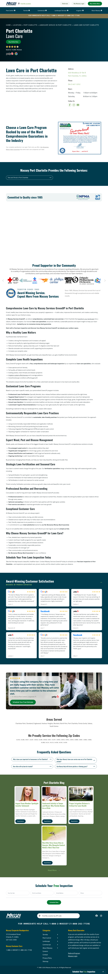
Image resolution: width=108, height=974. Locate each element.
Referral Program (74, 953)
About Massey (96, 10)
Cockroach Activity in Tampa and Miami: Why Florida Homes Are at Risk (54, 794)
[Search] (39, 915)
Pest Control (10, 10)
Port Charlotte (30, 25)
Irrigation (79, 10)
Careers (45, 951)
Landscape (46, 941)
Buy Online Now (95, 3)
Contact (45, 954)
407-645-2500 (11, 939)
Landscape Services (60, 10)
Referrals (65, 3)
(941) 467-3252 (74, 84)
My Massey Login (79, 3)
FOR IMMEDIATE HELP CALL (54, 15)
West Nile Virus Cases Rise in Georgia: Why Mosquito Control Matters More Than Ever (54, 833)
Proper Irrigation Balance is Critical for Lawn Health (81, 794)
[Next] (104, 280)
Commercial (41, 10)
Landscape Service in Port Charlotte (55, 25)
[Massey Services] (11, 3)
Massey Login (72, 956)
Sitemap (45, 961)
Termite (25, 10)
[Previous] (3, 280)
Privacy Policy (47, 958)
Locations (17, 25)
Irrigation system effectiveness (18, 375)
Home (8, 25)
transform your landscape (86, 319)
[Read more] (101, 582)
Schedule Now (54, 902)
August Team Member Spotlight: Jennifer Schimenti (27, 794)
